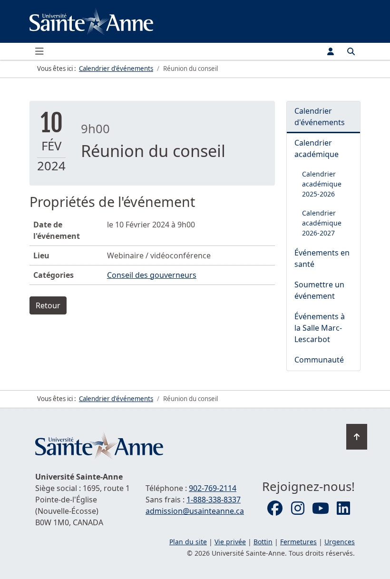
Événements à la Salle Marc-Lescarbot (319, 327)
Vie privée (230, 541)
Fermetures (298, 541)
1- (213, 499)
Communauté (319, 359)
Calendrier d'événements (319, 117)
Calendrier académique (316, 148)
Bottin (263, 541)
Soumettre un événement (319, 290)
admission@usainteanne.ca (195, 511)
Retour (48, 305)
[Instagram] (297, 509)
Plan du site (188, 541)
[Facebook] (274, 509)
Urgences (339, 541)
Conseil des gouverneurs (151, 275)
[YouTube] (320, 509)
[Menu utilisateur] (331, 51)
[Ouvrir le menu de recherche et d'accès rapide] (351, 51)
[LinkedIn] (343, 509)
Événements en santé (322, 258)
